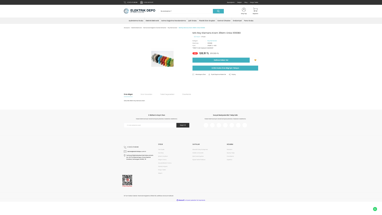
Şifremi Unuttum (163, 156)
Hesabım (229, 149)
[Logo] (139, 11)
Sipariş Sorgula (162, 166)
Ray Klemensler (212, 41)
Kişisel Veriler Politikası (198, 159)
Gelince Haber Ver (221, 60)
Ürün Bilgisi (128, 94)
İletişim (239, 2)
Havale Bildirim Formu (165, 163)
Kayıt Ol (183, 125)
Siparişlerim (231, 2)
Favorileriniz (230, 156)
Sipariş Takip (230, 153)
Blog (246, 2)
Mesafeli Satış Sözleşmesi (200, 149)
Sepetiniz (229, 159)
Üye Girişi (161, 153)
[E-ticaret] (191, 200)
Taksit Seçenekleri (167, 94)
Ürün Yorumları (146, 94)
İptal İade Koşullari (198, 156)
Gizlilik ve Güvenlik (197, 153)
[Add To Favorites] (255, 60)
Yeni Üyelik (161, 149)
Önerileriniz (186, 94)
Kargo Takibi (254, 2)
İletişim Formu (162, 159)
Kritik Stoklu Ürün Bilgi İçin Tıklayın (225, 68)
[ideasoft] (181, 200)
